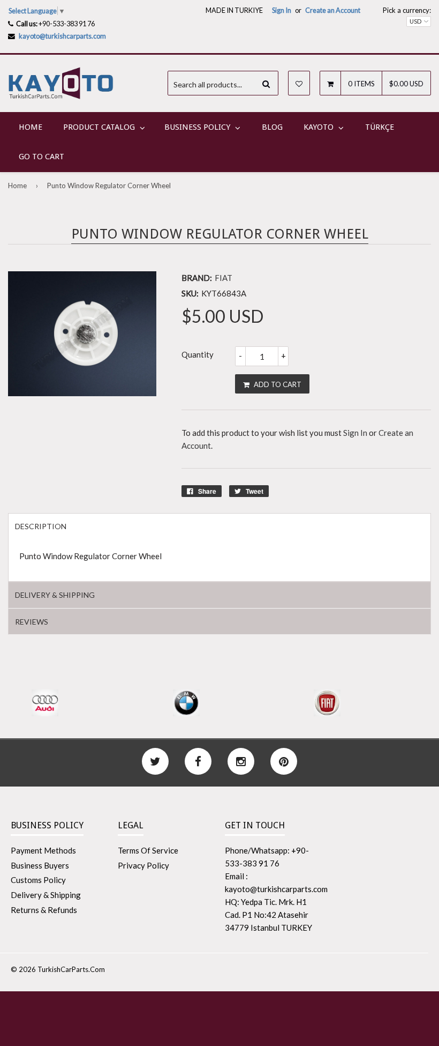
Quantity (197, 354)
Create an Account (332, 10)
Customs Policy (38, 880)
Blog (272, 127)
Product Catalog (99, 127)
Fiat (223, 278)
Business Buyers (40, 865)
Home (30, 127)
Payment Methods (43, 850)
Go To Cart (41, 156)
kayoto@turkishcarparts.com (62, 36)
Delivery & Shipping (46, 895)
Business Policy (197, 127)
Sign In (281, 10)
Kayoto (319, 127)
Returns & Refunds (44, 910)
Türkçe (379, 127)
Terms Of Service (148, 850)
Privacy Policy (143, 865)
